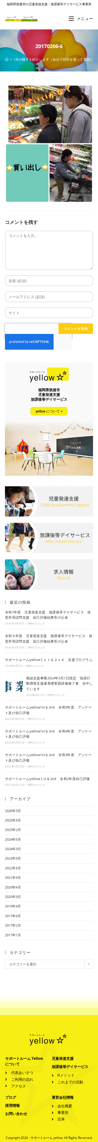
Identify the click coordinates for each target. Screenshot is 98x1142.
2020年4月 (13, 887)
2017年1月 (13, 935)
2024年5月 (13, 839)
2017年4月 (13, 915)
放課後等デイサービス (70, 1067)
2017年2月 (13, 925)
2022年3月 (13, 868)
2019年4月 (13, 906)
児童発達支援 (63, 1058)
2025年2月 (13, 829)
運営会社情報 (63, 1097)
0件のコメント (36, 623)
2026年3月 (13, 810)
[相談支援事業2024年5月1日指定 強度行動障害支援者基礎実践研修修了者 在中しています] (14, 686)
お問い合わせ (16, 1114)
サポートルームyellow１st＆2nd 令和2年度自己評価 (47, 778)
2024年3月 (13, 848)
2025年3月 (13, 820)
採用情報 (12, 1105)
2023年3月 (13, 858)
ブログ (10, 1097)
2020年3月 (13, 896)
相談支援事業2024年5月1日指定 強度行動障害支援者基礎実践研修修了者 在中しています (59, 683)
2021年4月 (13, 877)
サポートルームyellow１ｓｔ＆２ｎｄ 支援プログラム (49, 659)
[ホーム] (6, 59)
